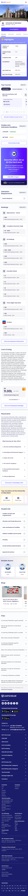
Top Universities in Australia (6, 806)
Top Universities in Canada (6, 803)
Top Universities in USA (7, 799)
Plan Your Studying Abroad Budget (14, 405)
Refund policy (5, 876)
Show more (22, 126)
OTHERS (23, 890)
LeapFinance (18, 815)
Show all (23, 85)
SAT (16, 825)
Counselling (4, 833)
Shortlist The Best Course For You (13, 117)
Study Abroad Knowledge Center (6, 825)
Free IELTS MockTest (7, 815)
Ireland (3, 794)
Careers (17, 788)
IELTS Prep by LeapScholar (18, 818)
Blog (3, 822)
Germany (4, 795)
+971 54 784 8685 (14, 860)
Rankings (18, 34)
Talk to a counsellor (6, 819)
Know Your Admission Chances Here (14, 341)
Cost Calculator (5, 820)
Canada (3, 790)
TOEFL (16, 824)
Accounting (6, 89)
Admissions (11, 34)
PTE (16, 827)
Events (3, 827)
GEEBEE (3, 869)
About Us (17, 786)
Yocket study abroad (7, 867)
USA (3, 786)
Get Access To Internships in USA (14, 482)
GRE (16, 828)
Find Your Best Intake (14, 143)
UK (2, 788)
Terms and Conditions (7, 874)
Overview (3, 34)
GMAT (16, 830)
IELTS (3, 831)
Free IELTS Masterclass (7, 817)
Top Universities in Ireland (6, 809)
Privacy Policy (5, 872)
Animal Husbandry (17, 89)
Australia (4, 792)
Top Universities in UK (7, 801)
